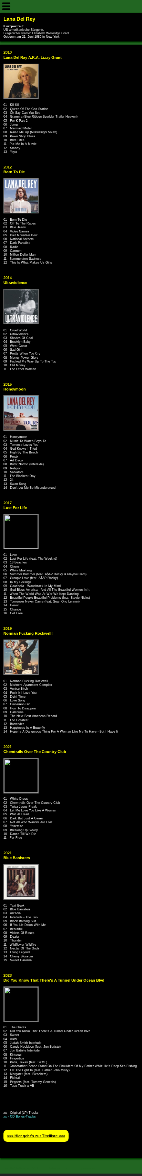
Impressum (86, 1168)
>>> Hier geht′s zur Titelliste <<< (36, 1136)
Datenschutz (58, 1168)
